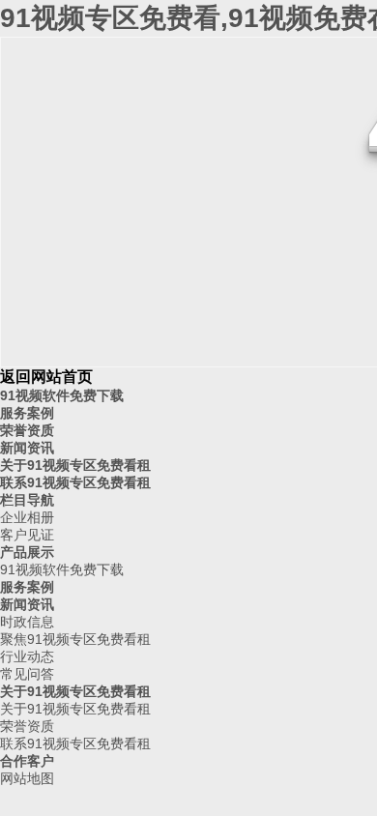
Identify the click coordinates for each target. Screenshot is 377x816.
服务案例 (27, 413)
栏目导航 (27, 500)
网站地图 (27, 778)
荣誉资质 (27, 430)
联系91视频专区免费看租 (75, 482)
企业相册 (27, 517)
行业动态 (27, 656)
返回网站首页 (46, 376)
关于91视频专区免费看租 (75, 465)
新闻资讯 (27, 447)
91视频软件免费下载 (62, 395)
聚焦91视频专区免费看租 (75, 639)
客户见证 (27, 534)
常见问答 (27, 674)
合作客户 (27, 761)
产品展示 (27, 552)
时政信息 (27, 621)
